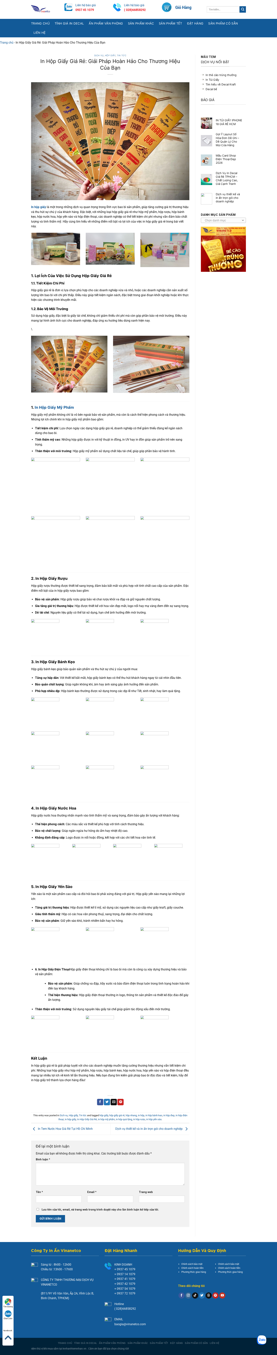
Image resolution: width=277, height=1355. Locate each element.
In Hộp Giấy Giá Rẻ (87, 1119)
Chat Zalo (8, 1318)
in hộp (141, 1115)
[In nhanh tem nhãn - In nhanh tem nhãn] (45, 9)
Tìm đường (8, 1307)
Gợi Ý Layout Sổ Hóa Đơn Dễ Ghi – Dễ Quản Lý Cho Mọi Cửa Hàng (227, 140)
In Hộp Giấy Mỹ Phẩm (54, 407)
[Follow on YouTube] (222, 1295)
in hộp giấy (70, 1119)
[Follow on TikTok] (195, 1295)
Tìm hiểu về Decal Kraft (221, 84)
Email (91, 1192)
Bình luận (43, 1159)
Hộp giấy (110, 55)
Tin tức (121, 55)
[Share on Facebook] (100, 1102)
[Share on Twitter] (107, 1102)
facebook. (8, 1331)
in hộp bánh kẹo (153, 1115)
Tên (39, 1192)
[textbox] (222, 220)
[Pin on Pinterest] (120, 1102)
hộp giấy (103, 1115)
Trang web (146, 1192)
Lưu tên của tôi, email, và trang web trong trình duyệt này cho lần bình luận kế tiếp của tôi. (100, 1209)
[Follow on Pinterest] (215, 1295)
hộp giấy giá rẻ (117, 1115)
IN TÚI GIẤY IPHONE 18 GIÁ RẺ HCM (229, 122)
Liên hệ (40, 33)
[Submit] (243, 9)
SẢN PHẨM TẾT (170, 23)
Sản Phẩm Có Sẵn (223, 23)
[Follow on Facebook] (181, 1295)
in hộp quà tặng (124, 1119)
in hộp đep (168, 1115)
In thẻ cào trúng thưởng (221, 75)
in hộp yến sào (153, 1119)
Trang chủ (40, 23)
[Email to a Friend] (114, 1102)
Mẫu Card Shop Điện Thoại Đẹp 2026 (226, 159)
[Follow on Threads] (209, 1295)
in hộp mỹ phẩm (106, 1119)
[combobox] (223, 220)
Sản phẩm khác (141, 23)
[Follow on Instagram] (188, 1295)
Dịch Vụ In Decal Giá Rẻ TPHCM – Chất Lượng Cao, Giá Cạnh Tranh (227, 178)
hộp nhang (131, 1115)
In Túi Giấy (212, 79)
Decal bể (211, 89)
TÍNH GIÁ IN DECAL (69, 23)
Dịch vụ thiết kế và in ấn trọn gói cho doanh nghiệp (149, 1129)
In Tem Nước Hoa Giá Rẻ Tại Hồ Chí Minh (65, 1129)
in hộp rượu (139, 1119)
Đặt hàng (195, 23)
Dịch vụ (99, 55)
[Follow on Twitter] (202, 1295)
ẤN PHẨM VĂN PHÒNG (106, 23)
